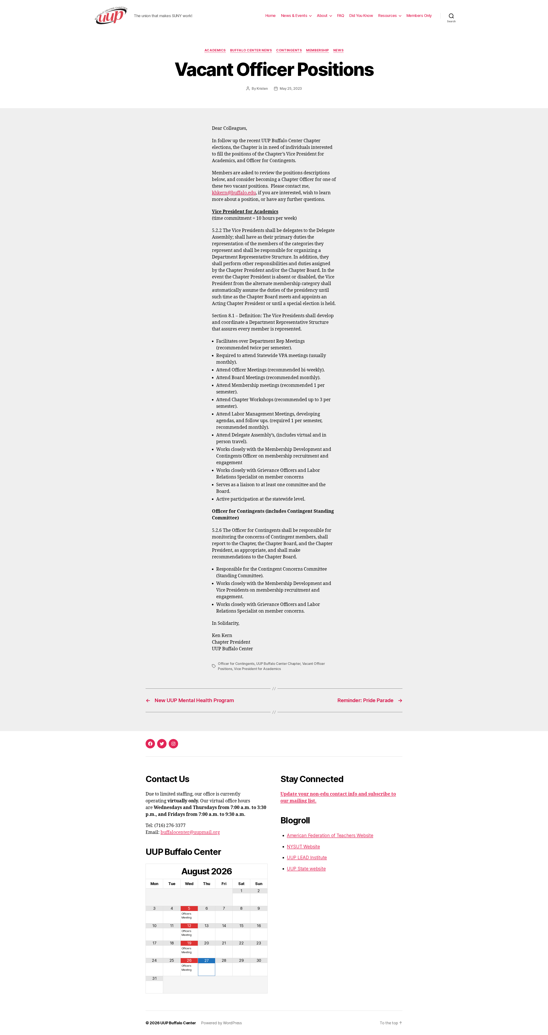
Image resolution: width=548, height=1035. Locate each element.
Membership (317, 50)
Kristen (262, 88)
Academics (215, 50)
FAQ (340, 15)
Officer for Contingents (236, 663)
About (322, 15)
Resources (387, 15)
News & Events (294, 15)
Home (270, 15)
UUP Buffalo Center (178, 1023)
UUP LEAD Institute (307, 857)
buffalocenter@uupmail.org (190, 832)
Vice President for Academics (257, 669)
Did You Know (361, 15)
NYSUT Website (303, 846)
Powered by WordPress (221, 1023)
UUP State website (306, 868)
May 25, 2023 (291, 88)
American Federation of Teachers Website (330, 835)
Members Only (419, 15)
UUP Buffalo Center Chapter (278, 663)
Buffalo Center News (251, 50)
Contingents (289, 50)
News (338, 50)
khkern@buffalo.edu (234, 193)
